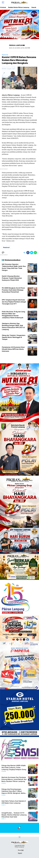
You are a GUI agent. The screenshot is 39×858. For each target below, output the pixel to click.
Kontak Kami (19, 850)
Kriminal (3, 7)
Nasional (5, 55)
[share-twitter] (31, 252)
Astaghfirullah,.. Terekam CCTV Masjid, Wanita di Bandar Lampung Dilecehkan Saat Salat (14, 815)
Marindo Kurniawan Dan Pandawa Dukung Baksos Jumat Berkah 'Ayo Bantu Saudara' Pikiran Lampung (14, 779)
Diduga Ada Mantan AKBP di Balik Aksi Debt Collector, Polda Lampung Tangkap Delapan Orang (14, 767)
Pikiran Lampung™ (19, 847)
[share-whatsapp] (35, 252)
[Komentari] (3, 252)
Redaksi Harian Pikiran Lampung (18, 7)
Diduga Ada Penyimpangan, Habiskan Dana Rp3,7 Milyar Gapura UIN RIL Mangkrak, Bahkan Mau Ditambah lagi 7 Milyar (14, 791)
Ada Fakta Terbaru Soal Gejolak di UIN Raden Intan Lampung (14, 802)
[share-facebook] (28, 252)
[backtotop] (19, 837)
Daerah (34, 7)
